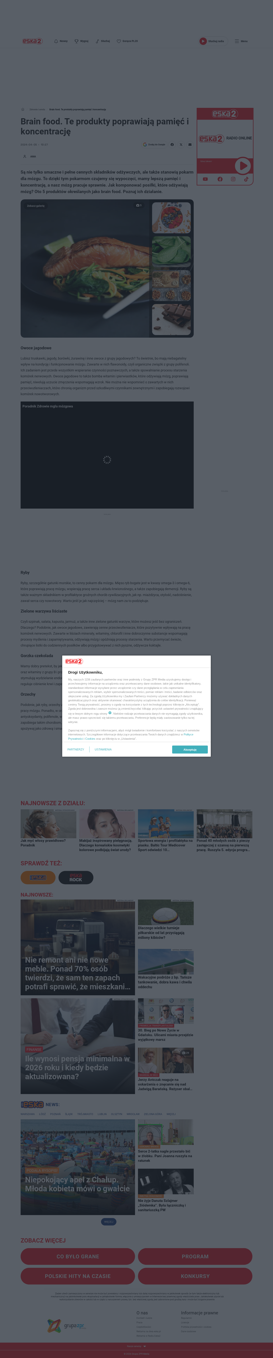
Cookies (90, 738)
